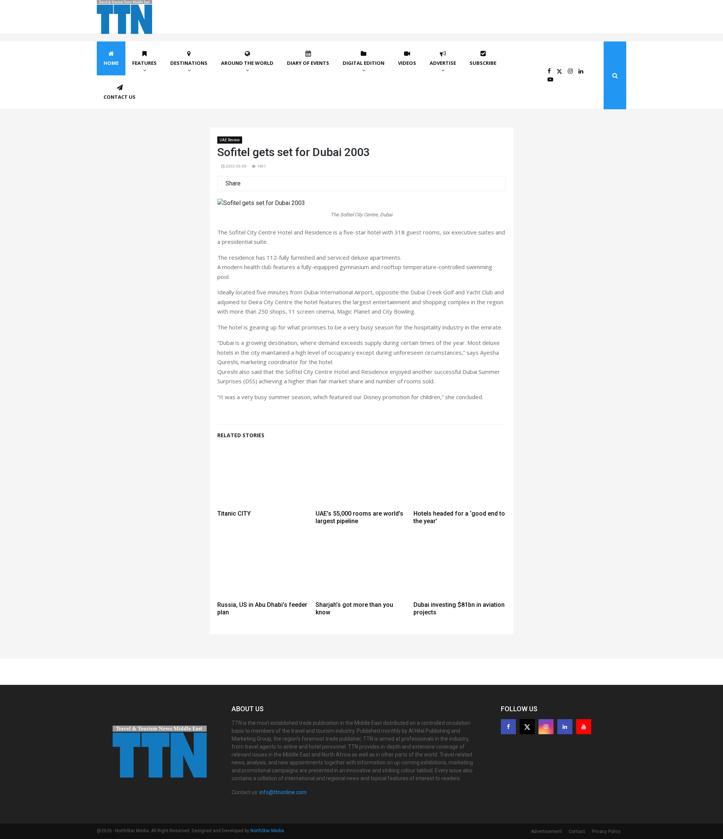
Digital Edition (363, 63)
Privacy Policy (606, 831)
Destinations (188, 63)
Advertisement (546, 831)
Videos (407, 63)
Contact (577, 831)
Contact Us (120, 96)
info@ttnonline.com (283, 792)
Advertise (443, 63)
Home (111, 63)
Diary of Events (308, 63)
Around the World (247, 63)
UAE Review (230, 140)
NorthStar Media (267, 830)
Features (144, 63)
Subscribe (483, 63)
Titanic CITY (234, 513)
